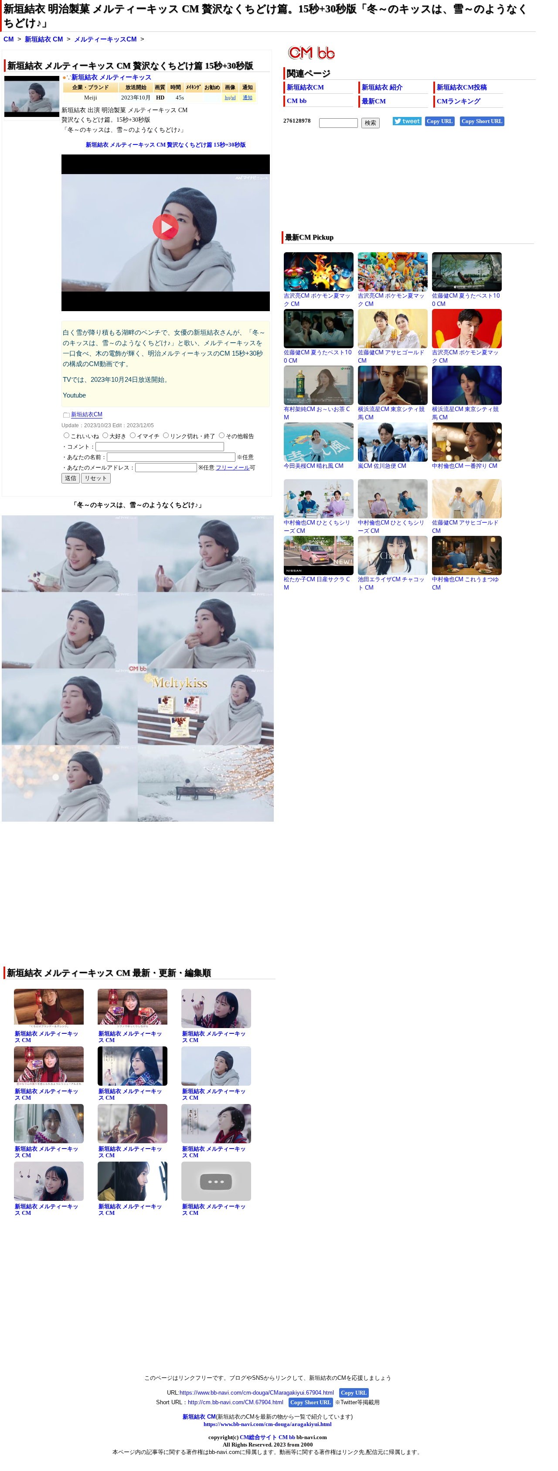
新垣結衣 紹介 (382, 87)
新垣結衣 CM (44, 39)
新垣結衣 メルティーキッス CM (46, 1036)
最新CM (374, 101)
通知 (247, 97)
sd (233, 97)
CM (8, 39)
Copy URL (440, 121)
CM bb (296, 100)
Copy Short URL (482, 121)
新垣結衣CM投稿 (462, 87)
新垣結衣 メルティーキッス (111, 77)
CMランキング (458, 101)
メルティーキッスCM (105, 39)
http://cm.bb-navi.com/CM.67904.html (235, 1402)
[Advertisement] (384, 185)
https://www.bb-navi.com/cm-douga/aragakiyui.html (268, 1424)
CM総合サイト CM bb (267, 1437)
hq (227, 97)
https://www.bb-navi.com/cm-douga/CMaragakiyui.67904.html (257, 1392)
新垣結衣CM (305, 87)
